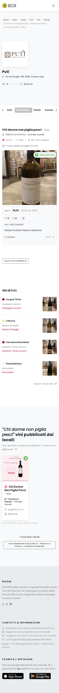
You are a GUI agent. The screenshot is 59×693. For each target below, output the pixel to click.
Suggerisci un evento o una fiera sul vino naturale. (31, 635)
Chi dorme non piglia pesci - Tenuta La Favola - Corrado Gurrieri (29, 544)
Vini (38, 20)
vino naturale (39, 665)
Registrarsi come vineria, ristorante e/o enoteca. (30, 628)
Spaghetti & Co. (16, 509)
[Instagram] (3, 604)
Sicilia (23, 20)
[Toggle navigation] (53, 5)
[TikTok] (7, 604)
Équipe (5, 643)
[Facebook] (11, 604)
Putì (31, 20)
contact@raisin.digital (17, 639)
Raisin (6, 20)
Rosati (47, 20)
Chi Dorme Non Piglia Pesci (15, 490)
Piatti (37, 110)
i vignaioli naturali (38, 587)
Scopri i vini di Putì (43, 383)
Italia (15, 20)
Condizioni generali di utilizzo (25, 643)
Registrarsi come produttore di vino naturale (28, 631)
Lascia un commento (15, 261)
